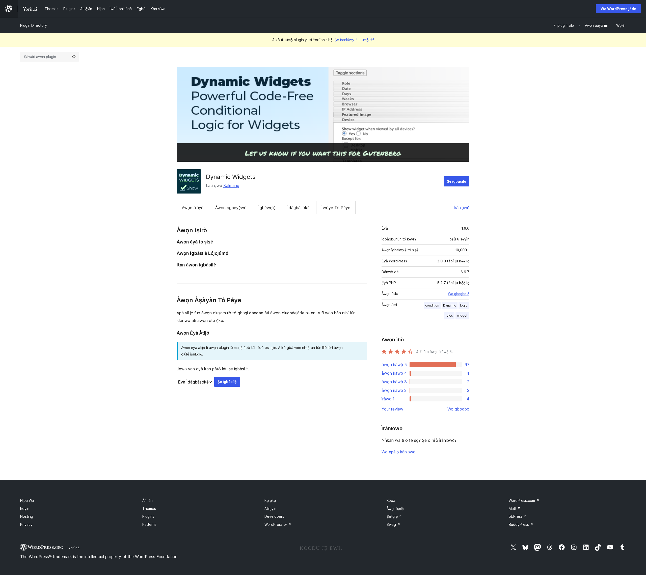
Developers (274, 516)
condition (432, 305)
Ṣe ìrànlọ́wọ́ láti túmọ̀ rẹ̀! (354, 40)
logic (463, 305)
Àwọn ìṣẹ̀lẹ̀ (395, 508)
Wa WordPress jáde (618, 9)
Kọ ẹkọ (270, 500)
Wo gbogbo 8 (458, 294)
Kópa (391, 500)
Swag (393, 524)
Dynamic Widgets (231, 176)
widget (462, 315)
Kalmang (231, 185)
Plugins (148, 516)
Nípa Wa (27, 500)
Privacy (26, 524)
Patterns (149, 524)
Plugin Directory (33, 25)
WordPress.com (524, 500)
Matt (515, 508)
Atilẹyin (270, 508)
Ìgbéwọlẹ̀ (267, 207)
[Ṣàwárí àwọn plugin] (74, 57)
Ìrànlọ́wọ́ (461, 207)
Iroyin (24, 508)
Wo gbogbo (458, 409)
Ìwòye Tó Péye (335, 207)
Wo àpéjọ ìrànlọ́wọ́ (398, 451)
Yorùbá (73, 548)
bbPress (518, 516)
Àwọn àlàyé (192, 207)
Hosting (26, 516)
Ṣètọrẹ (394, 516)
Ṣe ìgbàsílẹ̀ (456, 181)
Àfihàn (147, 500)
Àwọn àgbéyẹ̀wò (231, 207)
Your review (392, 409)
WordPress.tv (277, 524)
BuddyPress (521, 524)
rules (449, 315)
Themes (149, 508)
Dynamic (449, 305)
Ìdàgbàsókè (298, 207)
